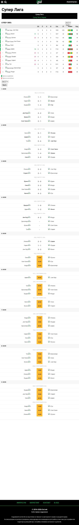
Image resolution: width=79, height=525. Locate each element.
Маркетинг (34, 503)
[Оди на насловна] (40, 2)
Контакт (46, 503)
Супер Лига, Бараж (39, 17)
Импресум (21, 503)
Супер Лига (39, 14)
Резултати (72, 2)
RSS (57, 503)
